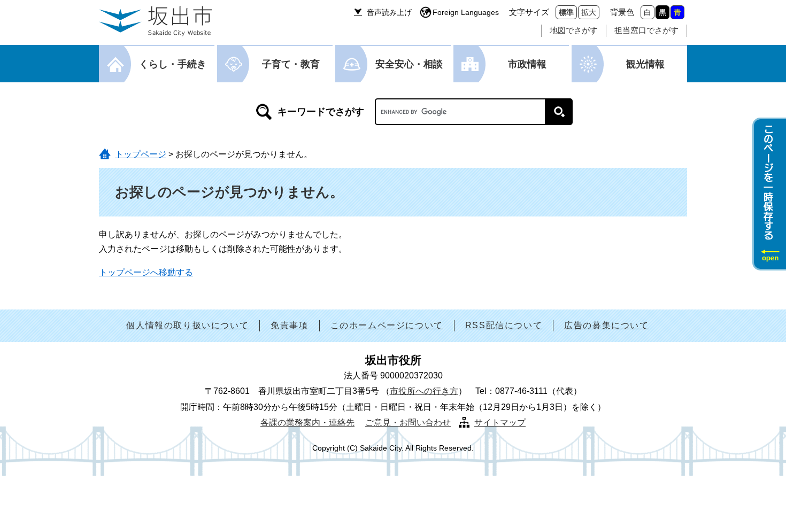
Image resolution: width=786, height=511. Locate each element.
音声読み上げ (389, 12)
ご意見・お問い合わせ (408, 422)
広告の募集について (606, 325)
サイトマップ (500, 422)
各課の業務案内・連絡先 (307, 422)
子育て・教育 (291, 64)
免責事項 (289, 325)
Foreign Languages (466, 12)
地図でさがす (574, 30)
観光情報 (645, 64)
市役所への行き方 (424, 391)
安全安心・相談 (409, 64)
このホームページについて (386, 325)
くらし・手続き (172, 64)
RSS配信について (503, 325)
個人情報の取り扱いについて (187, 325)
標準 (566, 12)
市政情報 (527, 64)
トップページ (140, 154)
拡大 (588, 12)
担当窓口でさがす (646, 30)
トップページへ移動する (146, 272)
